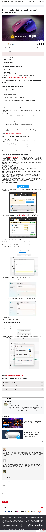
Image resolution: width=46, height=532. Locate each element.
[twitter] (37, 44)
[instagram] (39, 529)
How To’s (15, 1)
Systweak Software (10, 529)
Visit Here (9, 53)
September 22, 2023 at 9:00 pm (11, 460)
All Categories (37, 1)
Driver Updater (20, 1)
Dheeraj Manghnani (32, 436)
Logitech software (10, 147)
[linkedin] (13, 44)
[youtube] (41, 529)
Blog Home (11, 1)
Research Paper (31, 1)
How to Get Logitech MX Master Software (13, 133)
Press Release (26, 1)
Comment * (4, 485)
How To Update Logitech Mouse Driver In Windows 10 (15, 375)
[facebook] (39, 44)
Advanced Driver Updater (14, 184)
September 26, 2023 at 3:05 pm (11, 471)
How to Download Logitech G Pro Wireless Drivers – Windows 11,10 (18, 77)
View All (41, 507)
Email (3, 497)
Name (3, 493)
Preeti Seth (11, 44)
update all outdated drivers (23, 215)
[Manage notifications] (44, 530)
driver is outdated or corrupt (13, 157)
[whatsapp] (43, 44)
